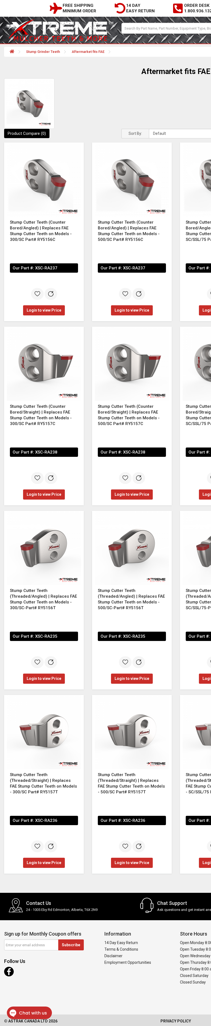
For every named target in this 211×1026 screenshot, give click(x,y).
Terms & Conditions (121, 949)
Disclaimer (113, 956)
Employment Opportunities (127, 962)
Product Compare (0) (27, 133)
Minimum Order (79, 10)
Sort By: (135, 133)
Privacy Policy (175, 1021)
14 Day (133, 5)
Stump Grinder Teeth (43, 52)
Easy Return (140, 10)
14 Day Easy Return (121, 943)
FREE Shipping (78, 5)
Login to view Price (44, 310)
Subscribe (71, 945)
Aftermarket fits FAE (88, 52)
